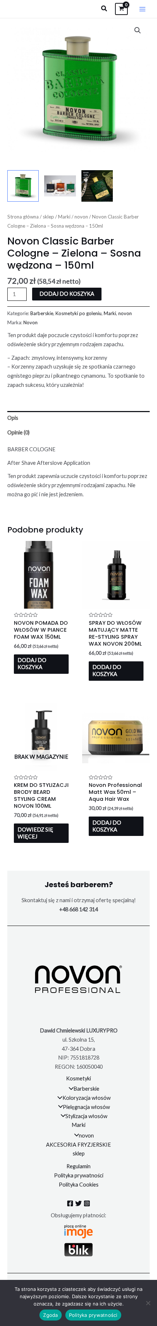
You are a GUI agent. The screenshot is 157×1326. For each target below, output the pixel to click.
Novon (30, 322)
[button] (104, 8)
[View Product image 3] (97, 186)
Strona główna (23, 217)
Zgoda (50, 1315)
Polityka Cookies (79, 1184)
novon (81, 217)
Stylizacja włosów (86, 1116)
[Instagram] (87, 1203)
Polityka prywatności (78, 1175)
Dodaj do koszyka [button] (32, 663)
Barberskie (41, 313)
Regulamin (78, 1166)
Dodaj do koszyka (66, 294)
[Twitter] (78, 1203)
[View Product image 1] (23, 186)
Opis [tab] (12, 418)
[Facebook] (70, 1203)
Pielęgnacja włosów (86, 1107)
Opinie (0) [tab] (18, 432)
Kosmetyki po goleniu (78, 313)
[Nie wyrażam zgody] (148, 1303)
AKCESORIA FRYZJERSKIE (78, 1145)
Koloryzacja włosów (86, 1098)
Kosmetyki (78, 1078)
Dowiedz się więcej (35, 833)
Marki (64, 217)
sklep (48, 217)
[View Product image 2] (60, 186)
